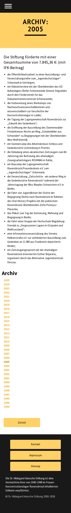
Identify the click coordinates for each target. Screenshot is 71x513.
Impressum (35, 455)
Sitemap (35, 466)
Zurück (22, 422)
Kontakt (35, 444)
